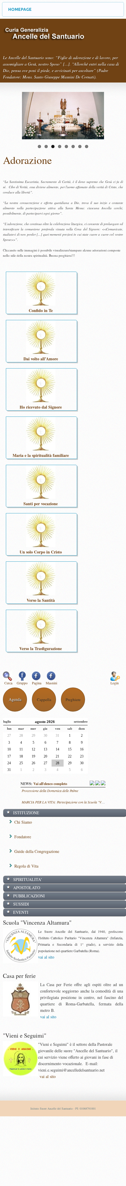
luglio (7, 721)
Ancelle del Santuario (44, 38)
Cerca (8, 683)
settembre (81, 721)
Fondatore (22, 836)
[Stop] (98, 783)
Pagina (36, 683)
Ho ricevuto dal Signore (41, 407)
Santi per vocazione (40, 504)
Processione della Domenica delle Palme (50, 790)
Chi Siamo (23, 822)
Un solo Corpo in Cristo (41, 552)
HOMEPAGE (20, 9)
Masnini (51, 683)
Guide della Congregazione (36, 851)
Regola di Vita (26, 866)
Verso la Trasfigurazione (40, 648)
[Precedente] (92, 783)
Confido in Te (41, 310)
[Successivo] (103, 783)
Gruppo (22, 683)
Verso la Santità (41, 600)
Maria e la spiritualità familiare (41, 455)
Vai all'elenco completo (50, 783)
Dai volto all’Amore (40, 359)
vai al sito (46, 957)
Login (114, 683)
